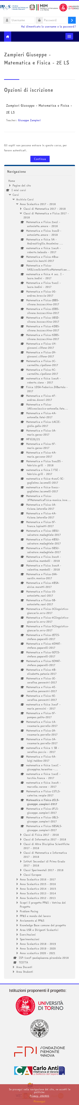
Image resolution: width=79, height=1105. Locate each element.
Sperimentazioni (29, 939)
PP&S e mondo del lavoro (35, 916)
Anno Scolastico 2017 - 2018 (38, 204)
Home (11, 181)
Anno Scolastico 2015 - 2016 (38, 884)
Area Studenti (24, 972)
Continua (40, 159)
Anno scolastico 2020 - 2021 (37, 953)
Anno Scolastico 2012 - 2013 (38, 898)
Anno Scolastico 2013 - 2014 (38, 893)
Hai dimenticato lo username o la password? (48, 26)
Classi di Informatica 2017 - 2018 (44, 839)
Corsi (16, 195)
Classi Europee (32, 875)
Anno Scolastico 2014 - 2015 (38, 889)
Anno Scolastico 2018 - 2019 (38, 944)
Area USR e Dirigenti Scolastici (39, 930)
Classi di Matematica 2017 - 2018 (44, 209)
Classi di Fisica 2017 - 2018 (41, 835)
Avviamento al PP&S (32, 921)
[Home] (39, 8)
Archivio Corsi (25, 199)
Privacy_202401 (39, 1096)
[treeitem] (39, 576)
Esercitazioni (28, 934)
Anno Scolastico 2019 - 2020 (38, 948)
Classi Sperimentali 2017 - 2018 (43, 870)
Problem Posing (29, 911)
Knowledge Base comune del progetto (43, 925)
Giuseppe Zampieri (29, 120)
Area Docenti (24, 967)
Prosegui (39, 1101)
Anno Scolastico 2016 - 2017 (38, 879)
